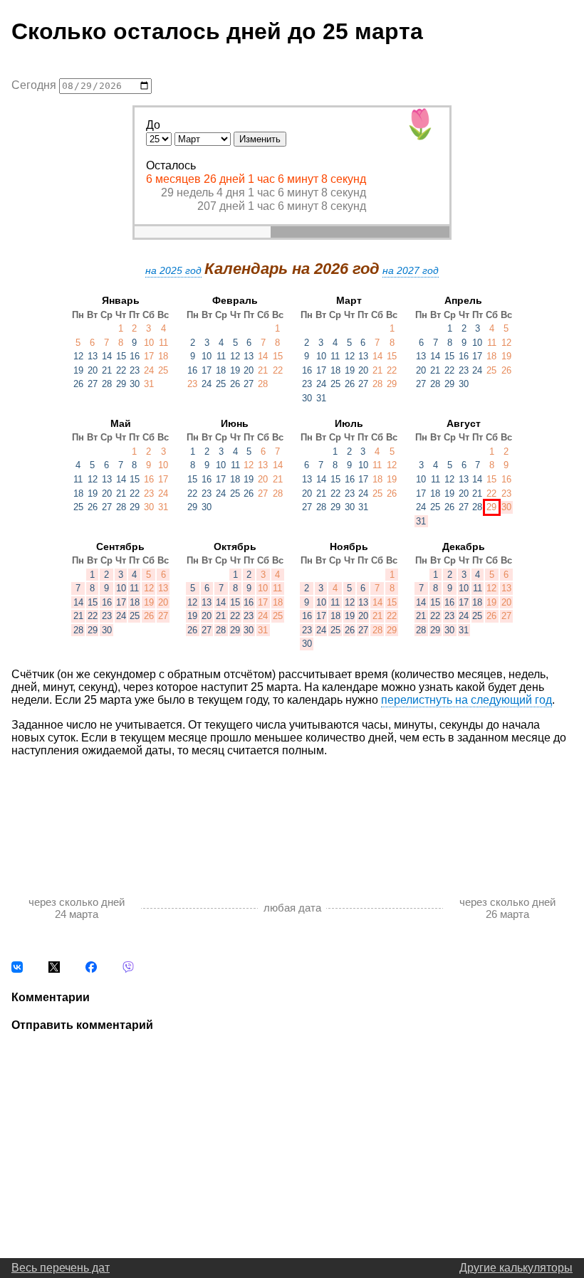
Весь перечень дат (60, 1268)
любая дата (292, 908)
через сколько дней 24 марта (76, 908)
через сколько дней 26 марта (507, 908)
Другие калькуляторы (516, 1268)
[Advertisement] (292, 811)
